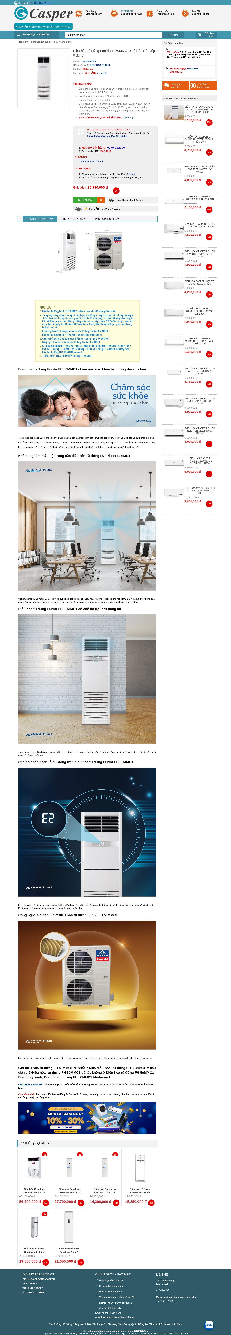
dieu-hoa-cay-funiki (41, 42)
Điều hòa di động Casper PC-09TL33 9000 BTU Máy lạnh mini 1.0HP (200, 109)
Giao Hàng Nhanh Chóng (129, 200)
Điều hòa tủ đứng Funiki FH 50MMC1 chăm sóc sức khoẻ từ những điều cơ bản (79, 311)
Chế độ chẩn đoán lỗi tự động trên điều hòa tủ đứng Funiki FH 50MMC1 (75, 338)
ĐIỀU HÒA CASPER (30, 1084)
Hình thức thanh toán (110, 1291)
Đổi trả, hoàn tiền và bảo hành (115, 1302)
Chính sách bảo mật (110, 1308)
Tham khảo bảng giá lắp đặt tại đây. (107, 136)
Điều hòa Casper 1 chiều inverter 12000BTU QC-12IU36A (200, 431)
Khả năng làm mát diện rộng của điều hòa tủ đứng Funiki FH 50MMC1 (75, 331)
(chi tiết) (131, 174)
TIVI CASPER (29, 1283)
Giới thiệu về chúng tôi (111, 1280)
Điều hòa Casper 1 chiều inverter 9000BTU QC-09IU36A (200, 254)
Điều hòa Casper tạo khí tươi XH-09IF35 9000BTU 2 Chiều (200, 491)
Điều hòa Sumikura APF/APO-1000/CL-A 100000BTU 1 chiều (34, 1192)
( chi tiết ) (102, 72)
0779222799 (42, 3)
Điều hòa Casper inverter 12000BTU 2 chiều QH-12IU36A (200, 461)
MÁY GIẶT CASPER (33, 1292)
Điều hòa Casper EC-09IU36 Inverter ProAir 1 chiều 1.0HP (200, 139)
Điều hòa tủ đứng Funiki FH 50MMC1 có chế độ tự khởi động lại (72, 334)
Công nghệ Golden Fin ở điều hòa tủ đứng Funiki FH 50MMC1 (71, 342)
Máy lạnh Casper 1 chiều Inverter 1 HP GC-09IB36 (200, 225)
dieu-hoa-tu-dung (63, 42)
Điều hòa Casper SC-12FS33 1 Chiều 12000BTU (200, 197)
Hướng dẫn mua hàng (111, 1286)
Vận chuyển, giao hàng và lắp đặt (117, 1297)
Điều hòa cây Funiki (92, 161)
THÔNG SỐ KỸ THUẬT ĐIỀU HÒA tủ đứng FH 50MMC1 (67, 355)
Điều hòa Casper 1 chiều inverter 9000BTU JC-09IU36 (200, 169)
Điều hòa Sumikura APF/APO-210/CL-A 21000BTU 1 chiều (105, 1192)
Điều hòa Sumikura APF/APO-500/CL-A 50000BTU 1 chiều (69, 1192)
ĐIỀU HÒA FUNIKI (100, 65)
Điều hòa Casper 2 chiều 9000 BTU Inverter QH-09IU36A (200, 401)
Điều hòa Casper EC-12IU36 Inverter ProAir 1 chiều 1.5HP (200, 341)
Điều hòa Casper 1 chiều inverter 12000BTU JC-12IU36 (200, 371)
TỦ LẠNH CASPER (32, 1288)
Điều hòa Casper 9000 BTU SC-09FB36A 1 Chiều (199, 282)
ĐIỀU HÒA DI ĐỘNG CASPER (38, 1279)
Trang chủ (23, 42)
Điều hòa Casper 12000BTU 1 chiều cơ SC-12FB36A (200, 311)
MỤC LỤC (45, 307)
